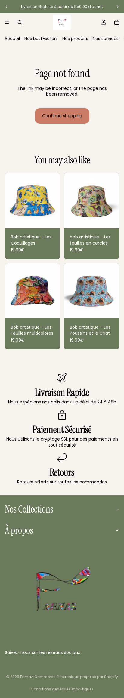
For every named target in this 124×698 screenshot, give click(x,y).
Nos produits (75, 39)
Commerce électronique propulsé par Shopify (76, 676)
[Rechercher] (19, 22)
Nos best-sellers (41, 39)
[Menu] (7, 22)
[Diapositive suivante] (117, 6)
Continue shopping (62, 116)
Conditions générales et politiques (62, 689)
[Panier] (116, 22)
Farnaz (26, 676)
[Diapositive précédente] (6, 6)
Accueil (12, 39)
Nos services (106, 39)
